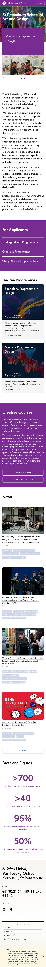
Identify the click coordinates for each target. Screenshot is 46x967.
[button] (17, 924)
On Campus (7, 672)
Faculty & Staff (9, 935)
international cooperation (23, 614)
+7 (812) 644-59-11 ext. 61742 (22, 893)
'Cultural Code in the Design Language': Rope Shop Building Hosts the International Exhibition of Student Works (23, 661)
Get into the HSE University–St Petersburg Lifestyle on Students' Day (19, 723)
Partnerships (8, 931)
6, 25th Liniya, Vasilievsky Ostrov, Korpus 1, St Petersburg (22, 873)
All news (23, 751)
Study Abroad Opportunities (20, 261)
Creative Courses (23, 472)
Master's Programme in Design (20, 349)
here (31, 954)
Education (7, 550)
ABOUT (7, 927)
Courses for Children (23, 479)
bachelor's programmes (30, 554)
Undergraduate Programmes (20, 242)
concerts (29, 733)
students (30, 550)
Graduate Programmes (16, 251)
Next (41, 78)
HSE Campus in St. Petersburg (18, 3)
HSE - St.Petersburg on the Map (15, 939)
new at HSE (17, 611)
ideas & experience (31, 611)
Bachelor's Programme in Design (21, 291)
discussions (18, 733)
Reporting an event (11, 554)
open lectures (19, 550)
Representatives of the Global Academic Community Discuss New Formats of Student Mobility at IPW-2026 (20, 600)
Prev (3, 78)
